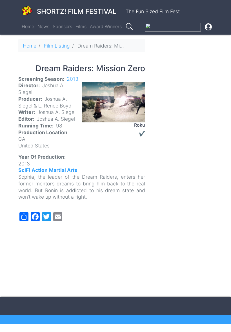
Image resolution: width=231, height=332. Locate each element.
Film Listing (57, 46)
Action (40, 170)
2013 (72, 79)
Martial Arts (63, 170)
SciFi (24, 170)
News (43, 26)
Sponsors (62, 26)
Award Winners (106, 26)
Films (80, 26)
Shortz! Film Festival (77, 11)
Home (28, 26)
